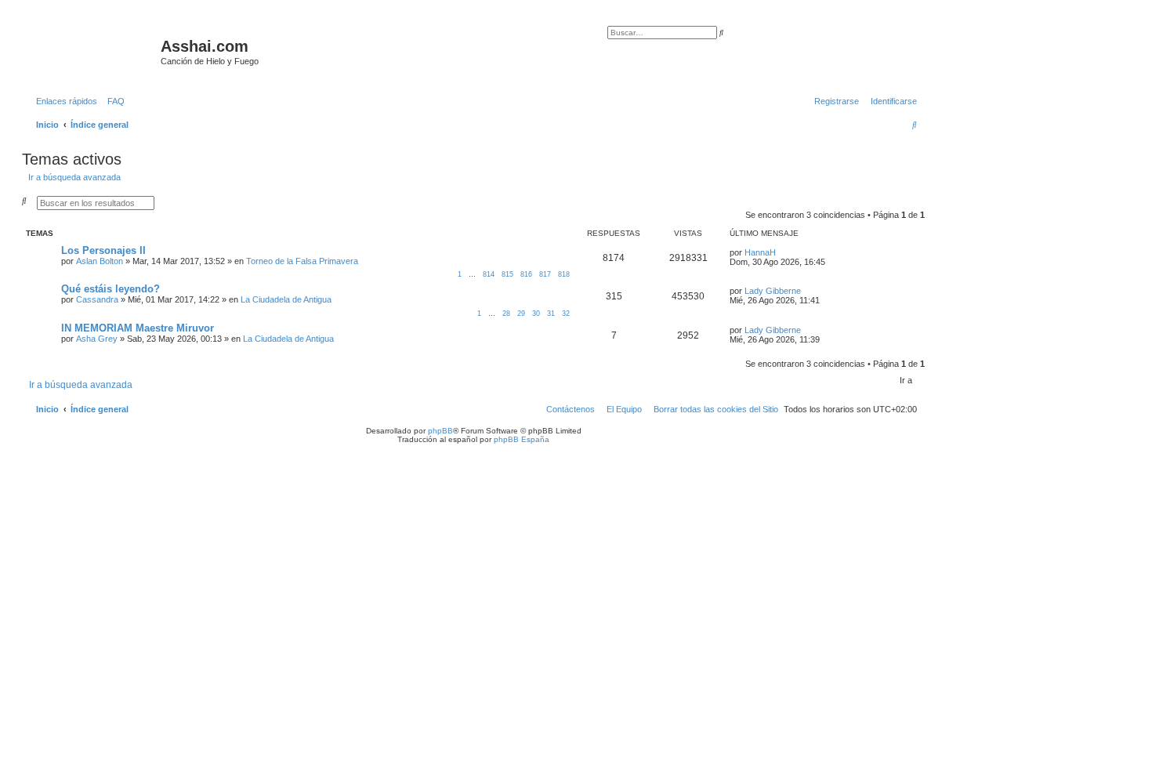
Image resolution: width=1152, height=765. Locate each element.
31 (551, 313)
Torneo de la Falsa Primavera (302, 261)
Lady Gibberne (772, 290)
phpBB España (521, 439)
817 (545, 274)
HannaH (760, 252)
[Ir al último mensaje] (781, 252)
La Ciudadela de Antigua (286, 299)
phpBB (440, 430)
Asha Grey (97, 338)
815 (507, 274)
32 (566, 313)
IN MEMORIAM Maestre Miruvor (137, 328)
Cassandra (97, 299)
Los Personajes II (103, 250)
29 (521, 313)
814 (488, 274)
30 (536, 313)
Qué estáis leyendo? (110, 289)
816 (526, 274)
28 (506, 313)
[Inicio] (93, 51)
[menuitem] (113, 101)
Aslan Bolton (99, 261)
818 (564, 274)
